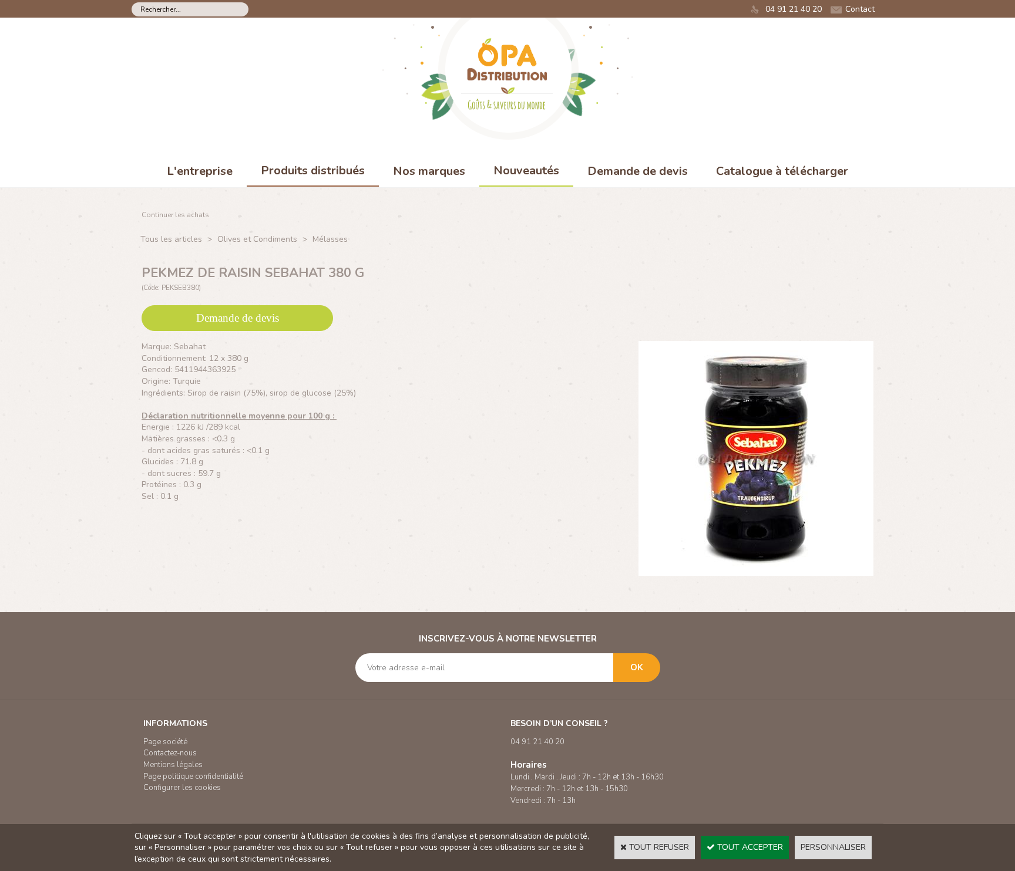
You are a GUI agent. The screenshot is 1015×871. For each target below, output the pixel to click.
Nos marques (429, 171)
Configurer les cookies (182, 787)
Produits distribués (313, 170)
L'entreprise (200, 171)
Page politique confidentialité (193, 776)
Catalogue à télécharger (782, 171)
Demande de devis (637, 171)
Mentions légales (173, 764)
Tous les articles (171, 239)
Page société (165, 742)
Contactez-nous (170, 753)
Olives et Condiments (257, 239)
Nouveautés (526, 170)
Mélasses (330, 239)
